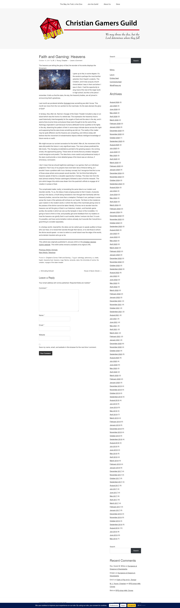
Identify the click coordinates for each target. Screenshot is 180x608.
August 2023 (114, 230)
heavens (56, 260)
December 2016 (116, 514)
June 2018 (114, 450)
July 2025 (113, 148)
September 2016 (116, 524)
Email (41, 325)
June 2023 (114, 237)
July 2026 (113, 106)
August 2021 (114, 315)
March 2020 (114, 375)
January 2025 (115, 169)
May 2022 (113, 283)
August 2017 (114, 485)
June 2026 (114, 109)
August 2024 (114, 187)
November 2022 (116, 262)
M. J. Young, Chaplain (118, 583)
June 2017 (114, 492)
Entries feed (114, 78)
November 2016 (116, 517)
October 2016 (115, 521)
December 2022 (116, 258)
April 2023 (113, 244)
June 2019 (114, 407)
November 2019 (116, 389)
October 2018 (115, 436)
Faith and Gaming (64, 258)
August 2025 (114, 145)
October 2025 (115, 138)
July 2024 (113, 191)
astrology (81, 258)
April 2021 (113, 329)
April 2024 (113, 201)
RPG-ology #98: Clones (124, 590)
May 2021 (113, 326)
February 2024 (115, 208)
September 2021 (116, 311)
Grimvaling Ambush (46, 271)
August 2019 (114, 400)
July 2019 (113, 404)
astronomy (88, 258)
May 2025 (113, 155)
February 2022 (115, 294)
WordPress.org (115, 85)
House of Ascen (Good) (92, 271)
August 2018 (114, 443)
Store (118, 4)
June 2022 (114, 279)
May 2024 (113, 198)
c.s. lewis (95, 258)
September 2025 (116, 141)
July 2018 (113, 446)
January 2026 (115, 127)
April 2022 (113, 287)
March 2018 (114, 460)
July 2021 (113, 318)
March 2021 (114, 333)
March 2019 (114, 418)
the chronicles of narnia (88, 260)
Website (42, 335)
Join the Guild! (93, 4)
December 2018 (116, 428)
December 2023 (116, 216)
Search (112, 56)
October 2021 (115, 308)
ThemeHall (137, 603)
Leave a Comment (76, 60)
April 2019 (113, 414)
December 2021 (116, 301)
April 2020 (113, 372)
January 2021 (115, 340)
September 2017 (116, 482)
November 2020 (116, 347)
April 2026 (113, 116)
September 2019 (116, 397)
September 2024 (116, 184)
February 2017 (115, 507)
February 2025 (115, 166)
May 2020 (113, 368)
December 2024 (116, 173)
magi (62, 260)
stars (78, 260)
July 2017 (113, 489)
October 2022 (115, 265)
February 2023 (115, 251)
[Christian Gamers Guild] (90, 38)
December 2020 (116, 343)
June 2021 (114, 322)
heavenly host (48, 260)
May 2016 (113, 538)
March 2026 (114, 120)
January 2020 (115, 382)
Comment (43, 288)
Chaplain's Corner (52, 258)
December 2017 (116, 471)
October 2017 (115, 478)
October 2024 (115, 180)
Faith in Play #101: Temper (126, 579)
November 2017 (116, 475)
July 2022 (113, 276)
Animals (67, 103)
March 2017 (114, 503)
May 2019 (113, 411)
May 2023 (113, 240)
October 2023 (115, 223)
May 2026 (113, 113)
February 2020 (115, 379)
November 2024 (116, 177)
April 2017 (113, 499)
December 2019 (116, 386)
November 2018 (116, 432)
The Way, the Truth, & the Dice (71, 4)
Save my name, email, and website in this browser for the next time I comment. (67, 347)
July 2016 (113, 531)
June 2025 (114, 152)
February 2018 (115, 464)
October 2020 (115, 350)
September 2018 (116, 439)
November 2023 (116, 219)
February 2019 (115, 421)
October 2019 (115, 393)
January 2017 (115, 510)
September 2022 (116, 269)
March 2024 (114, 205)
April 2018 (113, 457)
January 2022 (115, 297)
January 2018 (115, 467)
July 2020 (113, 361)
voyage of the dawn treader (54, 262)
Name (41, 315)
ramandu (73, 260)
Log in (112, 74)
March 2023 (114, 247)
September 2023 (116, 226)
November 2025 (116, 134)
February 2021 (115, 336)
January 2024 (115, 212)
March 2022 (114, 290)
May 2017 (113, 496)
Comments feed (115, 82)
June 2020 (114, 365)
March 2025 (114, 162)
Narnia (66, 260)
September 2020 (116, 354)
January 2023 (115, 255)
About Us (107, 4)
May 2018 (113, 453)
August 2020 (114, 357)
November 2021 (116, 304)
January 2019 (115, 425)
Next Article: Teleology (47, 252)
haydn (41, 260)
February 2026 (115, 123)
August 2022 (114, 272)
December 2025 (116, 130)
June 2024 (114, 194)
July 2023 (113, 233)
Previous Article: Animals (48, 250)
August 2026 (114, 102)
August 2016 (114, 528)
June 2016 (114, 535)
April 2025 (113, 159)
